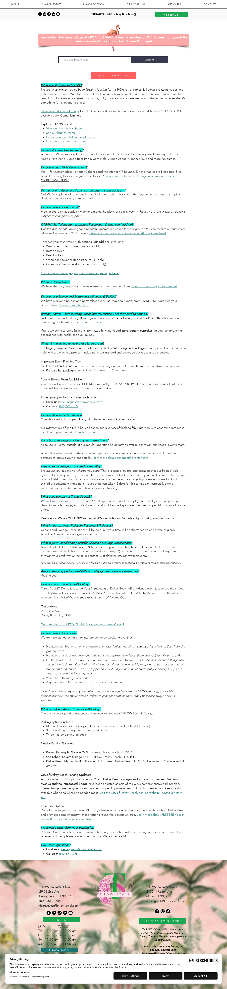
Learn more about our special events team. (120, 458)
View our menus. (86, 432)
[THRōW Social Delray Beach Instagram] (44, 14)
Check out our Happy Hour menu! (154, 286)
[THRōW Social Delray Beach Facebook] (40, 14)
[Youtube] (58, 14)
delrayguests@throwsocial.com (81, 402)
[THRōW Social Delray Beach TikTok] (49, 14)
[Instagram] (54, 913)
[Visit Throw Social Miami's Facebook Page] (157, 911)
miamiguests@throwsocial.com (165, 901)
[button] (51, 4)
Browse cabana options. (86, 322)
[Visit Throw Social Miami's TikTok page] (168, 911)
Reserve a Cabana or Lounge (60, 111)
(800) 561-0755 (68, 406)
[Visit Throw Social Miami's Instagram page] (163, 911)
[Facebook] (49, 913)
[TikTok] (59, 913)
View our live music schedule (65, 128)
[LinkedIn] (53, 14)
